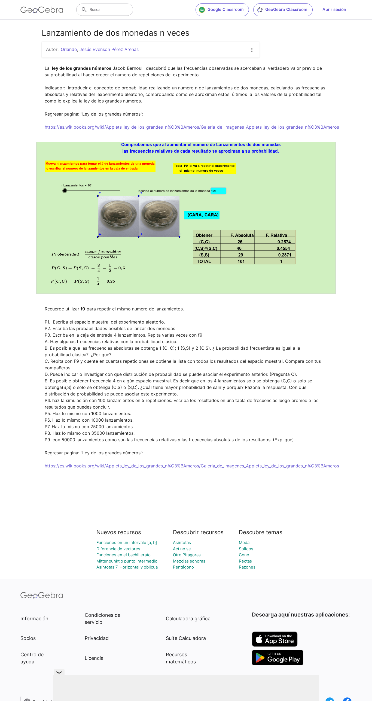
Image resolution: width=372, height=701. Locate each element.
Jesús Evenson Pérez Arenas (109, 49)
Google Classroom (225, 9)
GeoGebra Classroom (286, 9)
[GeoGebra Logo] (41, 10)
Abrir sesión (334, 9)
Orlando (69, 49)
